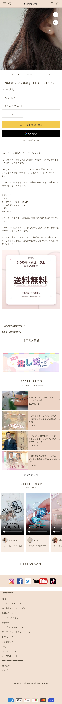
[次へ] (49, 74)
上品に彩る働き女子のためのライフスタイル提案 (42, 399)
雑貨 (4, 646)
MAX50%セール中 (10, 656)
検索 (4, 598)
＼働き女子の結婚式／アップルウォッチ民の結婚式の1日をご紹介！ (43, 458)
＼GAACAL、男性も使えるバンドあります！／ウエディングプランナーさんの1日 (42, 438)
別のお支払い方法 (31, 140)
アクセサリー (8, 641)
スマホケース (8, 637)
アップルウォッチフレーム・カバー (17, 632)
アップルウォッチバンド (12, 627)
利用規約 (6, 665)
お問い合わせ (8, 613)
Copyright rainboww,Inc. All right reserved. (31, 683)
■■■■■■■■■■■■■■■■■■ (12, 660)
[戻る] (12, 74)
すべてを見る (31, 475)
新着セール (7, 622)
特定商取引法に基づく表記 (13, 608)
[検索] (9, 3)
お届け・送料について (11, 331)
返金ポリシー (8, 670)
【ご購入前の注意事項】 (12, 325)
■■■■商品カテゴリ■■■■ (12, 617)
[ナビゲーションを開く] (4, 3)
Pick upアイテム (9, 651)
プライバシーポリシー (11, 603)
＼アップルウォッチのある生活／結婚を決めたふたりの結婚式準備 (42, 418)
